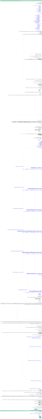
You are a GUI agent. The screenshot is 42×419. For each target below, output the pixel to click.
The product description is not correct (37, 57)
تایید (39, 404)
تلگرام (39, 89)
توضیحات (40, 293)
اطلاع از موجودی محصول (38, 137)
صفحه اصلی (39, 414)
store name (41, 82)
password (41, 407)
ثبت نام (34, 5)
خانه (41, 31)
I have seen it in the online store (38, 80)
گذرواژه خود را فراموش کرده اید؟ (36, 407)
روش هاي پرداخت (39, 8)
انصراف (41, 404)
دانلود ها (40, 7)
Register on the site (40, 410)
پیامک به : (39, 140)
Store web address (40, 81)
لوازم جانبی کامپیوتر (36, 31)
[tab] (20, 293)
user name (40, 406)
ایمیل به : (39, 139)
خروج (40, 11)
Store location (40, 83)
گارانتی (41, 127)
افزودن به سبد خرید (40, 134)
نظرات (40, 9)
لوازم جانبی (39, 31)
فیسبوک (39, 90)
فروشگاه (40, 415)
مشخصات (39, 294)
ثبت (41, 141)
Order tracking (39, 10)
